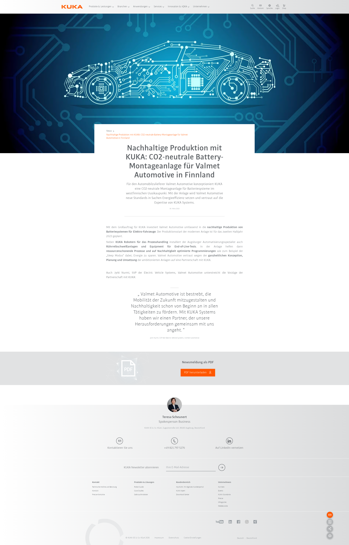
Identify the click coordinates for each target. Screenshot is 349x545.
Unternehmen (200, 6)
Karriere (221, 487)
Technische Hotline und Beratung (104, 487)
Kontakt (95, 491)
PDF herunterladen (195, 372)
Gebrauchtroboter (141, 495)
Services (158, 6)
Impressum (159, 538)
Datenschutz (174, 538)
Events (220, 491)
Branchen (122, 6)
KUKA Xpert (180, 491)
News (109, 131)
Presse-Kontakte (98, 495)
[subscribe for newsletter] (221, 467)
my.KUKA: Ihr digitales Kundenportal (190, 487)
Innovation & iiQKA (177, 6)
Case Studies (139, 491)
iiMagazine (222, 502)
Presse (220, 498)
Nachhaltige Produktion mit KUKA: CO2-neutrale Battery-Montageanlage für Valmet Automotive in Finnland (147, 136)
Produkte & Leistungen (100, 6)
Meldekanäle (223, 506)
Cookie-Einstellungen (192, 538)
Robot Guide (139, 487)
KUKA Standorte (224, 495)
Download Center (182, 495)
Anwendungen (140, 6)
